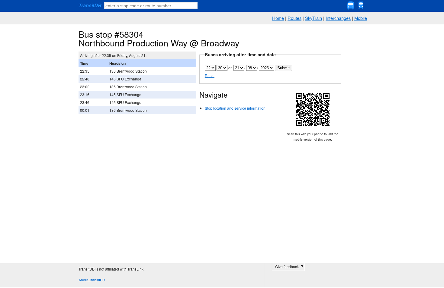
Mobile (360, 18)
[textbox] (151, 5)
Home (278, 18)
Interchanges (338, 18)
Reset (209, 75)
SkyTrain (313, 18)
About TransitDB (92, 279)
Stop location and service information (235, 108)
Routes (294, 18)
